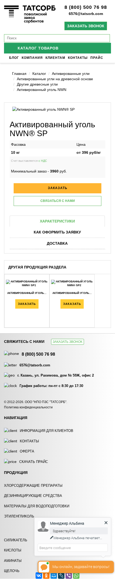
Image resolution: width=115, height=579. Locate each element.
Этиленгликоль (19, 516)
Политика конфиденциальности (28, 407)
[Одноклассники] (46, 575)
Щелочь (12, 571)
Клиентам (55, 58)
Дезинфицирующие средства (33, 496)
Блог (14, 58)
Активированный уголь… (27, 293)
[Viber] (69, 575)
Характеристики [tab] (57, 221)
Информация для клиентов (46, 431)
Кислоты (12, 550)
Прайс (96, 58)
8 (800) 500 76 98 (85, 7)
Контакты (78, 58)
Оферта (27, 451)
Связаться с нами (57, 201)
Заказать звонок (85, 26)
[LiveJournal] (61, 575)
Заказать (27, 303)
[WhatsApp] (76, 575)
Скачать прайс (33, 462)
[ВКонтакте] (39, 575)
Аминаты (13, 561)
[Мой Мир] (54, 575)
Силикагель (15, 540)
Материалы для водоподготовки (36, 506)
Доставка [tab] (57, 243)
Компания (32, 58)
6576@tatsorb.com (86, 13)
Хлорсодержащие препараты (33, 486)
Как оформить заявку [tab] (57, 232)
